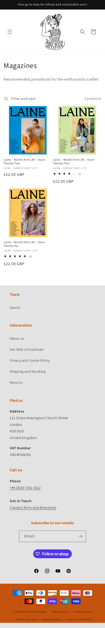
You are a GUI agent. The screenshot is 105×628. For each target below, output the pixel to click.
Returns (16, 382)
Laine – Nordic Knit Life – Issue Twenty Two (24, 161)
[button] (9, 31)
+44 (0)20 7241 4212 (25, 487)
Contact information (79, 619)
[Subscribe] (80, 536)
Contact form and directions (33, 507)
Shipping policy (52, 619)
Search (15, 307)
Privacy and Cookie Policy (30, 360)
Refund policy (60, 611)
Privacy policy (83, 611)
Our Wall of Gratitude (27, 349)
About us (17, 338)
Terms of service (27, 619)
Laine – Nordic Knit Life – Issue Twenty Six (24, 244)
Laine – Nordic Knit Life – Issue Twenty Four (73, 161)
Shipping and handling (28, 371)
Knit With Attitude (35, 611)
